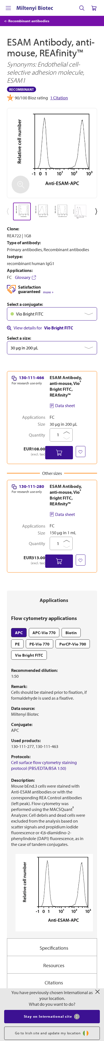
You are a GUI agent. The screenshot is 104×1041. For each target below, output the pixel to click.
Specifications (54, 948)
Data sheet (65, 405)
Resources (53, 965)
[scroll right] (97, 211)
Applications (54, 600)
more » (48, 292)
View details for (43, 328)
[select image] (22, 211)
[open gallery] (52, 153)
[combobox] (52, 314)
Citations (54, 982)
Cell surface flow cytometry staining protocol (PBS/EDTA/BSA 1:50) (44, 765)
